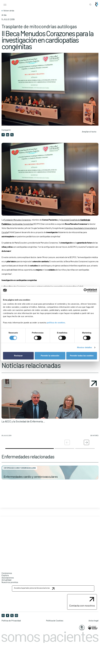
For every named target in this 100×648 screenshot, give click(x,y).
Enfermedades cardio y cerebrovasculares (31, 476)
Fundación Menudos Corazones (17, 219)
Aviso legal (93, 620)
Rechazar (18, 355)
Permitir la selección (50, 355)
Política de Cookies (54, 620)
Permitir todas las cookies (81, 355)
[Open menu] (5, 4)
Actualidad (6, 580)
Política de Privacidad (11, 620)
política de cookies (56, 322)
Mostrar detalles (84, 347)
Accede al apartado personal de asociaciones (32, 588)
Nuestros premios (10, 582)
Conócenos (7, 573)
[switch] (37, 338)
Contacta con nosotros (82, 605)
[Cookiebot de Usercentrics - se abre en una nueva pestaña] (85, 290)
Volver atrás (8, 10)
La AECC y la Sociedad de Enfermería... (23, 421)
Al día (4, 15)
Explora (5, 575)
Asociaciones (8, 577)
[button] (50, 408)
